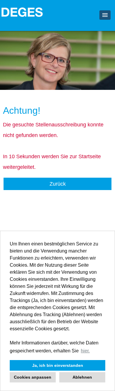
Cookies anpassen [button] (32, 377)
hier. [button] (85, 350)
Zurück (58, 184)
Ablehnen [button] (82, 377)
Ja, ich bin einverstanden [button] (57, 365)
